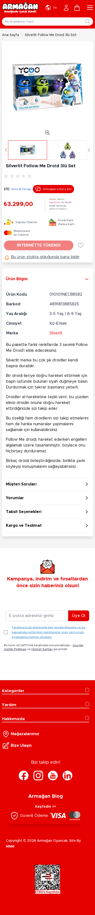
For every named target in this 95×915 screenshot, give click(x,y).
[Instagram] (38, 775)
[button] (6, 150)
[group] (18, 176)
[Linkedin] (67, 775)
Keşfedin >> (45, 806)
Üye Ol (78, 616)
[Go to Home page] (20, 8)
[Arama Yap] (87, 21)
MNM (10, 846)
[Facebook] (23, 775)
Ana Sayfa (10, 35)
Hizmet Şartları (42, 649)
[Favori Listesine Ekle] (80, 245)
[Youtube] (53, 775)
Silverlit (56, 333)
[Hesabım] (66, 7)
